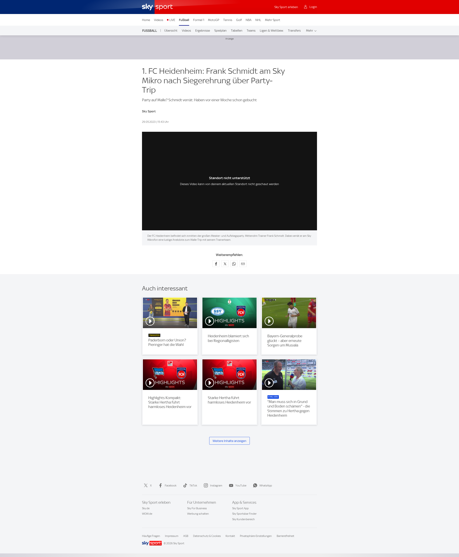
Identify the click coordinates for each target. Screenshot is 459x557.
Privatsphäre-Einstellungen (256, 536)
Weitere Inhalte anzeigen (229, 441)
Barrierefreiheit (285, 536)
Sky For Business (197, 508)
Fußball (184, 20)
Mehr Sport (272, 20)
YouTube (240, 485)
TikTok (193, 485)
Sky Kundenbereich (243, 519)
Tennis (227, 20)
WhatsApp (265, 485)
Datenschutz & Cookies (207, 536)
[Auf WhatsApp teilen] (234, 263)
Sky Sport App (240, 508)
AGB (185, 536)
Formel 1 (198, 20)
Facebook (170, 485)
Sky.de (146, 508)
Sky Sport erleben (286, 7)
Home (146, 20)
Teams (251, 30)
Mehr (309, 30)
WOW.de (147, 513)
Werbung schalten (198, 513)
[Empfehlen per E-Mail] (243, 263)
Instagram (216, 485)
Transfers (294, 30)
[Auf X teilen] (225, 263)
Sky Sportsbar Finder (244, 513)
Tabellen (236, 30)
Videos (158, 20)
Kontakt (230, 536)
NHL (258, 20)
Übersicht (171, 30)
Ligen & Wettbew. (272, 30)
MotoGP (213, 20)
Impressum (171, 536)
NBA (248, 20)
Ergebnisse (202, 30)
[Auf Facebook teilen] (216, 263)
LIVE (172, 20)
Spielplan (220, 30)
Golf (239, 20)
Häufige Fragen (151, 536)
